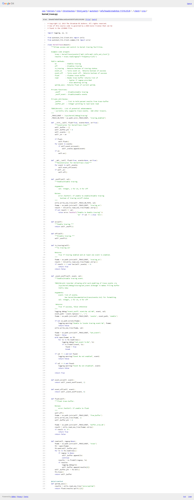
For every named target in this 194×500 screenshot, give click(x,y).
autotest (94, 11)
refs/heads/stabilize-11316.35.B (115, 11)
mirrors (51, 11)
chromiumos (69, 11)
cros (58, 11)
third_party (82, 11)
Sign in (189, 3)
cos (43, 11)
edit (94, 19)
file (88, 19)
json (190, 497)
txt (184, 497)
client (137, 11)
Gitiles (13, 497)
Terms (26, 497)
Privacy (19, 497)
